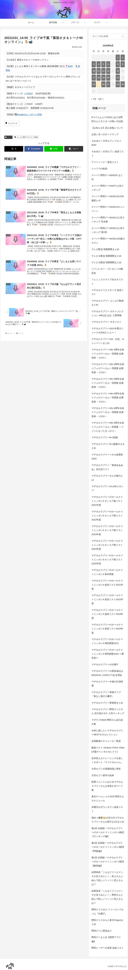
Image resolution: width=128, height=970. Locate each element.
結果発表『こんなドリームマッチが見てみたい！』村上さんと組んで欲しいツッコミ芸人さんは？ (107, 878)
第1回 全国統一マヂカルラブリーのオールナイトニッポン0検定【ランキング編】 (108, 832)
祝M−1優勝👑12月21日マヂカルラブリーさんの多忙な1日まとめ (108, 819)
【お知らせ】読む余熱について (107, 128)
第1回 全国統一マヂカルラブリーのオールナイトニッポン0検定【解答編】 (108, 861)
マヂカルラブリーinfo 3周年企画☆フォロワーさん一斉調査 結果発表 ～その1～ (108, 353)
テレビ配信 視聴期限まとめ (105, 249)
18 (98, 77)
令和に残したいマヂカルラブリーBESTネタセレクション (107, 732)
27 (108, 84)
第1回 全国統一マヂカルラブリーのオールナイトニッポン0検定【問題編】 (108, 847)
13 (108, 71)
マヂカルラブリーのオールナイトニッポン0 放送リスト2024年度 (107, 628)
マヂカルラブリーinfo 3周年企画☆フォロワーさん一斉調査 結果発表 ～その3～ (108, 383)
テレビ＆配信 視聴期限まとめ (106, 256)
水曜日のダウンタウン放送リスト (107, 809)
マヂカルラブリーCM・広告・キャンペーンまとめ (108, 341)
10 (93, 71)
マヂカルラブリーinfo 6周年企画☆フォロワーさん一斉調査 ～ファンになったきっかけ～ (108, 427)
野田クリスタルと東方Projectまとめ (107, 922)
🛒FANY (28, 93)
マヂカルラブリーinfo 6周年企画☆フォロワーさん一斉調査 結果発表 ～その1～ (108, 397)
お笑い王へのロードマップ (105, 134)
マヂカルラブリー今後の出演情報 (107, 683)
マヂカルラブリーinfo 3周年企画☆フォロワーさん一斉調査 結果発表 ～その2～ (108, 368)
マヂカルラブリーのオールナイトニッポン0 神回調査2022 (107, 641)
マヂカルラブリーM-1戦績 (105, 437)
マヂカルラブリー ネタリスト (106, 322)
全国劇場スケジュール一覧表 (106, 741)
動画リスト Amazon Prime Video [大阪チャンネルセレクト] (108, 749)
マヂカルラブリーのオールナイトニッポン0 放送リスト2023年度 (107, 614)
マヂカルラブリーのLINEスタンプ (108, 488)
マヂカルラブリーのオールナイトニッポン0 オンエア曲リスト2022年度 (107, 515)
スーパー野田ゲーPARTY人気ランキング (108, 188)
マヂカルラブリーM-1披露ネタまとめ (108, 446)
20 (108, 77)
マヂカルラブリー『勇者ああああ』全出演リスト (107, 467)
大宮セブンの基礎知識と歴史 (106, 769)
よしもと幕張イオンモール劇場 (27, 137)
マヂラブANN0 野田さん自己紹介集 (107, 722)
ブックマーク (13, 123)
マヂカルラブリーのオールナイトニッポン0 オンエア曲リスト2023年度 (107, 530)
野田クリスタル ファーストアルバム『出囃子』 (108, 911)
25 (98, 84)
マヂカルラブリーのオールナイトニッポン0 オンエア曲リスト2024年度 (107, 545)
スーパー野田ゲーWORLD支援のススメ (108, 240)
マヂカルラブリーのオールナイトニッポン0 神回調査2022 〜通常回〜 (108, 654)
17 (93, 77)
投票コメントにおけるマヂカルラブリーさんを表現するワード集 (107, 786)
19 (103, 77)
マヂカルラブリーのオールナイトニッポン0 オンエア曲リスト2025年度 (107, 559)
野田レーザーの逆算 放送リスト (108, 948)
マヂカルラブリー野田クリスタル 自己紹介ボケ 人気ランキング (108, 711)
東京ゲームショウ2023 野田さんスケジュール (108, 798)
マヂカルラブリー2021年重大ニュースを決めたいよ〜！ (108, 330)
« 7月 (93, 99)
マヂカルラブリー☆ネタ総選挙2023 (107, 456)
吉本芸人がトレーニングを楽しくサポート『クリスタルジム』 (107, 760)
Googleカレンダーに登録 (29, 114)
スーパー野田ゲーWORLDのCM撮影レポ (108, 198)
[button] (73, 149)
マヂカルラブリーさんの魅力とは (107, 478)
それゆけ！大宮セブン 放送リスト (108, 153)
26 (103, 84)
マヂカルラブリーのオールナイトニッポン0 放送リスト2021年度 (107, 584)
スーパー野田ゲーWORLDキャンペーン (108, 209)
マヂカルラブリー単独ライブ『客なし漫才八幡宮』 (106, 694)
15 (117, 71)
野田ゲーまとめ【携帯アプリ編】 (106, 939)
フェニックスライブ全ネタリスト (107, 281)
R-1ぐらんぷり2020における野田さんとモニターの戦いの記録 (107, 119)
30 (122, 84)
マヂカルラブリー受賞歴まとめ (107, 703)
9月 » (101, 99)
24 (93, 84)
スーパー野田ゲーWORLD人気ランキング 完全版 (108, 219)
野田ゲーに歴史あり (102, 931)
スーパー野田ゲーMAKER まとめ (107, 177)
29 (117, 84)
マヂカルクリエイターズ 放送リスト (108, 292)
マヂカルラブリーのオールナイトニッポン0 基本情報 (107, 572)
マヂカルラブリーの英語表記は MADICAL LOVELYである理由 (107, 673)
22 (117, 77)
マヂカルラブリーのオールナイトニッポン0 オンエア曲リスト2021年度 (107, 501)
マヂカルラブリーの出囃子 (105, 664)
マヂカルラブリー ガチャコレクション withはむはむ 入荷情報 (108, 313)
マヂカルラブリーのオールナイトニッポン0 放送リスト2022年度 (107, 599)
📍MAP (69, 66)
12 (103, 71)
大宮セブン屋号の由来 (103, 775)
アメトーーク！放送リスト (105, 162)
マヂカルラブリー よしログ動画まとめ (108, 303)
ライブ (9, 137)
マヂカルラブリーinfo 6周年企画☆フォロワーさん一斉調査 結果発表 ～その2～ (108, 412)
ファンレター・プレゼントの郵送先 (107, 271)
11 (98, 71)
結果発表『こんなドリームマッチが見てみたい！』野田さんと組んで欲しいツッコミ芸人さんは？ (107, 897)
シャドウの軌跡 (99, 168)
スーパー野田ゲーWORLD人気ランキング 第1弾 (108, 230)
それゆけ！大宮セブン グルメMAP (106, 143)
